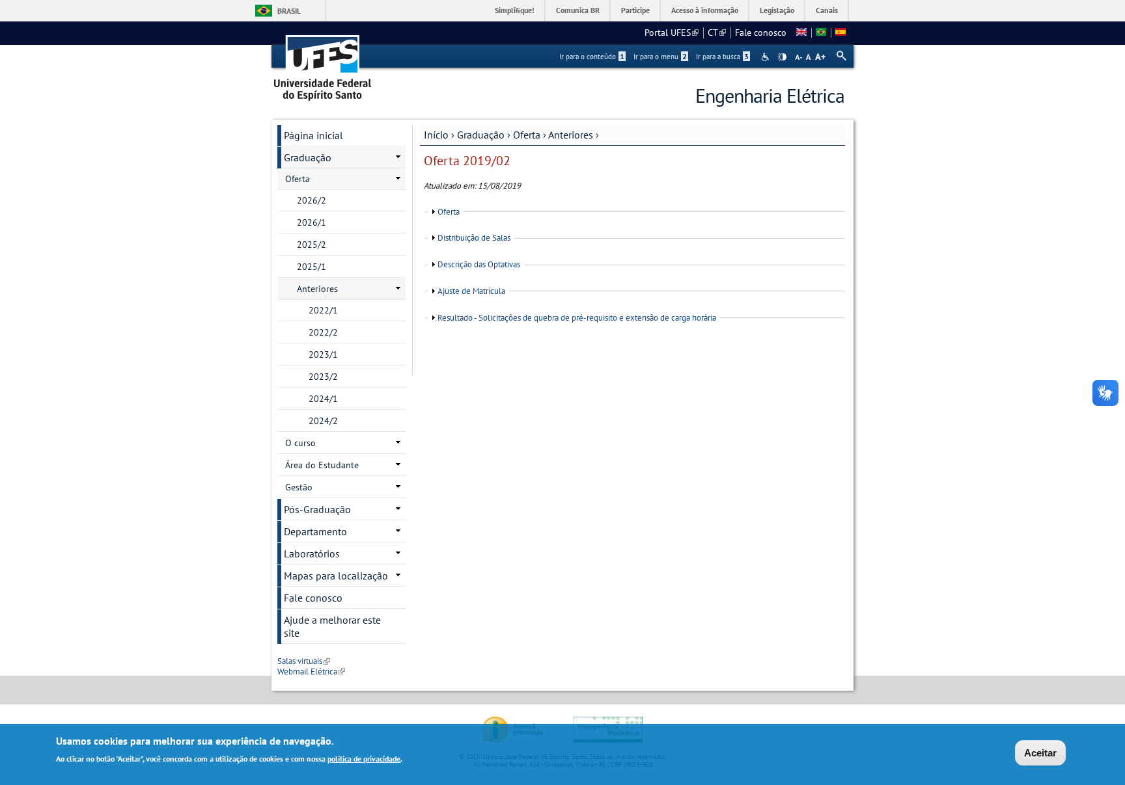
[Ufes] (322, 63)
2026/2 (311, 200)
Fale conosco (760, 32)
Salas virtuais (303, 661)
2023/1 (323, 354)
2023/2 (323, 376)
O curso (300, 443)
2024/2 (323, 421)
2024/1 (323, 399)
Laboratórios (312, 553)
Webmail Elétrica (311, 671)
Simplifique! (515, 10)
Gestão (298, 487)
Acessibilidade (766, 57)
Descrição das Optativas (479, 264)
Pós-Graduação (317, 509)
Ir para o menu (660, 56)
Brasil (289, 11)
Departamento (315, 531)
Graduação (481, 134)
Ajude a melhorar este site (332, 626)
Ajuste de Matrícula (471, 291)
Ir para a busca (722, 56)
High (781, 57)
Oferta (526, 134)
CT (717, 32)
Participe (635, 10)
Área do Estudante (322, 465)
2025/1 (311, 267)
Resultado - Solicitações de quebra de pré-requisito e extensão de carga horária (577, 317)
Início (436, 134)
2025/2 (311, 244)
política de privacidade (363, 758)
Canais (827, 10)
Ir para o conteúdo (591, 56)
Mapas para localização (336, 575)
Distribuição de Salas (474, 237)
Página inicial (313, 135)
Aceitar (1040, 752)
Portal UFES (672, 32)
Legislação (777, 10)
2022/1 (323, 310)
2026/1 (311, 222)
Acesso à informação (704, 10)
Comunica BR (578, 10)
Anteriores (570, 134)
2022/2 (323, 332)
